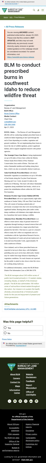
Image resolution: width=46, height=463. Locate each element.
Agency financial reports (32, 425)
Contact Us (15, 382)
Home (6, 17)
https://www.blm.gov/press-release (20, 57)
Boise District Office (11, 114)
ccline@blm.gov (10, 122)
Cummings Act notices (32, 445)
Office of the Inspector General (12, 442)
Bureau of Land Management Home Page (17, 10)
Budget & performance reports (10, 449)
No (9, 333)
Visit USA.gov (27, 460)
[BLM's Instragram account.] (25, 401)
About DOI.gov (13, 424)
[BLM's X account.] (9, 401)
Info (11, 17)
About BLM (15, 374)
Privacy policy (31, 434)
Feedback (30, 381)
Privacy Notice (7, 339)
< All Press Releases (14, 26)
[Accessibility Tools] (38, 10)
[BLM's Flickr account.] (31, 401)
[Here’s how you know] (23, 3)
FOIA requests (13, 434)
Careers (16, 378)
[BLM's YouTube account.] (15, 401)
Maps (17, 386)
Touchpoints (20, 345)
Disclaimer (30, 430)
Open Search (34, 10)
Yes (9, 327)
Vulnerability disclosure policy (32, 439)
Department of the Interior (22, 419)
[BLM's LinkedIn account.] (36, 401)
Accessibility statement (14, 429)
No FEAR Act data (12, 438)
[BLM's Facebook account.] (20, 401)
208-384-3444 (9, 125)
